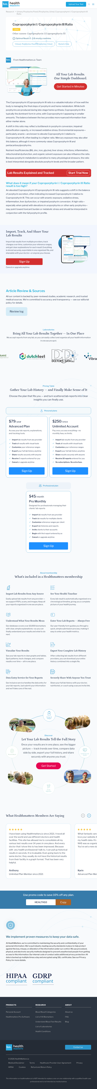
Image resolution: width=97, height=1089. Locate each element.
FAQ (66, 1017)
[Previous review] (83, 815)
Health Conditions (43, 1031)
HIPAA (11, 1067)
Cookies (22, 1067)
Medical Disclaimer (16, 1063)
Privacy (79, 1063)
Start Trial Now (78, 173)
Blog (67, 1022)
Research (10, 12)
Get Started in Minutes (70, 86)
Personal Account (13, 1012)
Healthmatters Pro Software (18, 1017)
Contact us (78, 1047)
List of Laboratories (43, 1027)
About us (69, 1012)
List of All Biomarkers (44, 1017)
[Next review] (89, 815)
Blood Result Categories (45, 1012)
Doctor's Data (63, 44)
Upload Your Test (76, 4)
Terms (32, 1063)
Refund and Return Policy (41, 1067)
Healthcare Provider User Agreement (55, 1063)
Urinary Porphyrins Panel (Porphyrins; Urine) (33, 44)
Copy (63, 902)
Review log (17, 311)
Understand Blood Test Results (48, 1022)
